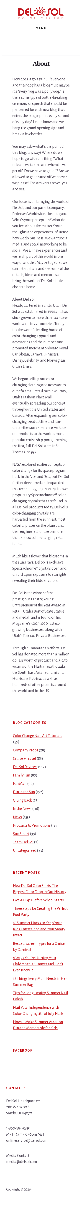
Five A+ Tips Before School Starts (38, 900)
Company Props (25, 750)
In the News (22, 809)
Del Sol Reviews (25, 767)
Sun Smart (21, 834)
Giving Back (22, 800)
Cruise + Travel (24, 759)
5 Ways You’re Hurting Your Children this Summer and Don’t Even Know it (38, 964)
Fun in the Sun (24, 792)
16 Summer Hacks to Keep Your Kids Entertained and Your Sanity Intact (39, 929)
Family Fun (21, 775)
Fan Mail (19, 784)
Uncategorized (24, 851)
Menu (41, 28)
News (17, 817)
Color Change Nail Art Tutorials (37, 736)
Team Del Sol (23, 842)
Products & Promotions (31, 825)
